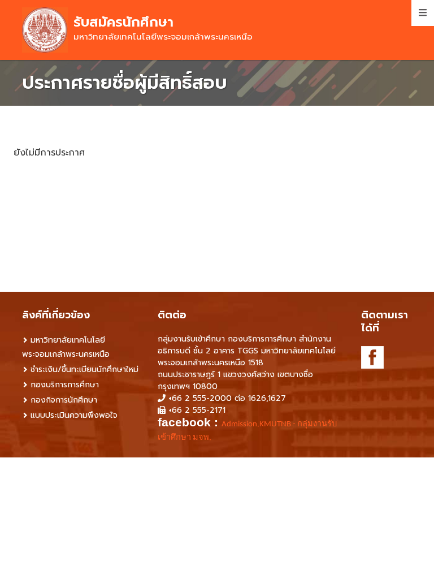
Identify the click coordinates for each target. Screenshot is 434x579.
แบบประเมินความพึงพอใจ (74, 415)
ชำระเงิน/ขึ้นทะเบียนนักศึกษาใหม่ (84, 369)
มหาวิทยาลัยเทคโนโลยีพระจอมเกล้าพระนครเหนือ (66, 347)
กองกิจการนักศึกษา (64, 400)
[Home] (45, 30)
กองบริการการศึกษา (65, 385)
